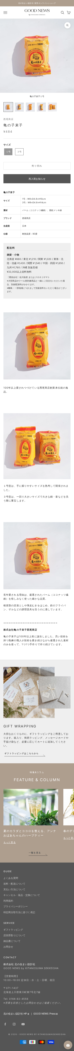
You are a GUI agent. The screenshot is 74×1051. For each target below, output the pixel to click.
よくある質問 (10, 877)
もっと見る (9, 842)
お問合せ (8, 946)
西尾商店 (8, 119)
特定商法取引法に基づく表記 (19, 912)
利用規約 (8, 900)
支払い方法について (14, 889)
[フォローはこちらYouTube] (23, 1024)
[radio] (7, 151)
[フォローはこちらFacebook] (5, 1024)
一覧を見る (35, 852)
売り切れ (37, 165)
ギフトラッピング (13, 929)
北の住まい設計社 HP (15, 1013)
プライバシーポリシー (15, 906)
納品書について (11, 940)
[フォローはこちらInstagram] (14, 1024)
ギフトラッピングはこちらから (21, 753)
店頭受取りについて (14, 935)
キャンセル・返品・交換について (21, 895)
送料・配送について (14, 883)
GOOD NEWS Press (44, 1013)
